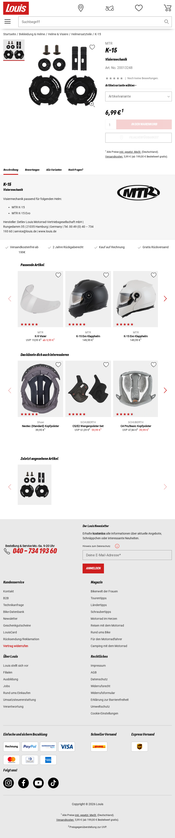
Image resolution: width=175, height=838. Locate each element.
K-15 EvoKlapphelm (88, 336)
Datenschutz (99, 679)
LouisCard (10, 632)
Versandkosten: (114, 156)
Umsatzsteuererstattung (19, 699)
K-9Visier (40, 336)
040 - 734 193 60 (35, 551)
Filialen (7, 672)
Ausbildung (10, 679)
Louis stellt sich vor (15, 665)
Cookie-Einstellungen (104, 713)
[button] (166, 22)
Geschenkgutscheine (17, 625)
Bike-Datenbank (13, 612)
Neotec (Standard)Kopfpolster (40, 426)
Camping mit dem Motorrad (109, 646)
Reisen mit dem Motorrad (107, 625)
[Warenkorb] (167, 8)
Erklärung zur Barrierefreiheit (110, 699)
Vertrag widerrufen (15, 646)
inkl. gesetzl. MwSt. (130, 151)
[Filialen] (81, 8)
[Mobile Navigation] (7, 21)
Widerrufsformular (103, 693)
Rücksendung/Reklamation (21, 639)
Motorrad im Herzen (104, 618)
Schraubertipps (101, 612)
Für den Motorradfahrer (106, 639)
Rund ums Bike (100, 632)
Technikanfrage (13, 605)
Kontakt (8, 591)
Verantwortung (13, 706)
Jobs (6, 686)
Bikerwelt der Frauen (104, 591)
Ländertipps (99, 605)
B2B (6, 598)
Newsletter (10, 618)
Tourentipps (98, 598)
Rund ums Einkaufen (17, 693)
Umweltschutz (100, 706)
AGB (94, 672)
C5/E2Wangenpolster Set (88, 426)
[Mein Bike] (109, 8)
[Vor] (165, 299)
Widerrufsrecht (100, 686)
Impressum (98, 665)
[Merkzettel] (138, 8)
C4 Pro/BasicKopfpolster (136, 426)
